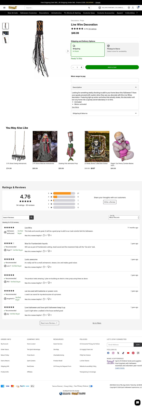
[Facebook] (108, 353)
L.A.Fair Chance (84, 361)
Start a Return (5, 361)
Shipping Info (5, 366)
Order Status (5, 349)
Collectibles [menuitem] (130, 13)
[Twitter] (118, 353)
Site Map (56, 349)
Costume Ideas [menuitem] (89, 13)
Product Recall (57, 361)
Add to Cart (112, 67)
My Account (4, 344)
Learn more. (120, 368)
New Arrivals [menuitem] (13, 13)
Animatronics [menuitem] (56, 13)
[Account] (133, 8)
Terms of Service (57, 386)
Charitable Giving (58, 355)
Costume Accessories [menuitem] (105, 13)
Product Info (5, 372)
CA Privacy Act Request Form (62, 366)
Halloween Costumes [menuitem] (28, 13)
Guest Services (57, 344)
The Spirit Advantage (33, 349)
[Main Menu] (4, 8)
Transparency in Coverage (88, 372)
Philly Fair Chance (85, 355)
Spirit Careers (31, 361)
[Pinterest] (133, 353)
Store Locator (31, 344)
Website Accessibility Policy (88, 366)
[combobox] (58, 8)
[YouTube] (128, 353)
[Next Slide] (68, 51)
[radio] (87, 49)
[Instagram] (113, 353)
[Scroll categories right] (137, 12)
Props (82, 20)
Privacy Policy (68, 386)
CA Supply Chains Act (86, 349)
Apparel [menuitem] (120, 13)
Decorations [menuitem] (44, 13)
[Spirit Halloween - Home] (12, 7)
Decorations (75, 20)
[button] (40, 49)
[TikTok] (123, 353)
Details (98, 2)
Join (138, 344)
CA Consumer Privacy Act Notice (90, 344)
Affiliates (29, 372)
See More (75, 107)
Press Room (31, 355)
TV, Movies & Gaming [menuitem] (72, 13)
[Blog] (138, 353)
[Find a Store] (129, 8)
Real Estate (30, 366)
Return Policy (5, 355)
